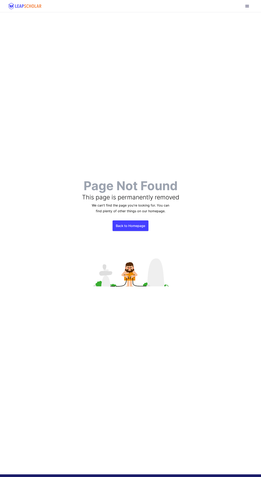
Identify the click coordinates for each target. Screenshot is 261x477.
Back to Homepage (130, 226)
